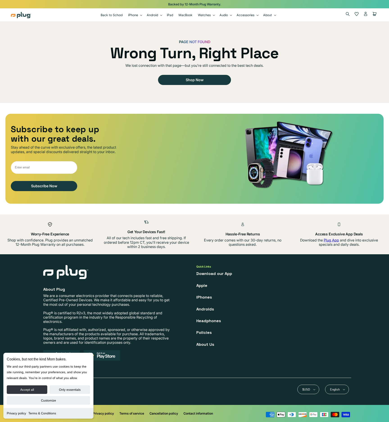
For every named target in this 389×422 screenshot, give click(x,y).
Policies (204, 332)
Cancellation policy (163, 413)
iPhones (204, 297)
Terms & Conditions (42, 413)
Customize (48, 400)
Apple (201, 285)
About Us (205, 344)
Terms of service (131, 413)
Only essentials (70, 389)
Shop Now (195, 80)
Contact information (198, 413)
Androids (205, 309)
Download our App (214, 273)
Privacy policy (16, 413)
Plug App (331, 240)
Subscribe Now (44, 186)
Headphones (208, 320)
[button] (134, 15)
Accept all (27, 389)
